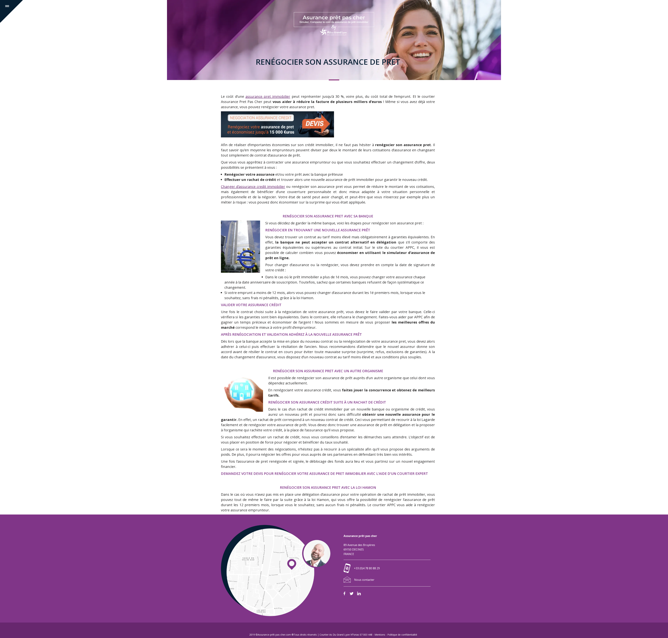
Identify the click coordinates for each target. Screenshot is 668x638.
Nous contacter (364, 580)
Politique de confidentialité (402, 634)
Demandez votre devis (242, 473)
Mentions (380, 634)
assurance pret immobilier (267, 96)
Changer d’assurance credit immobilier (253, 186)
